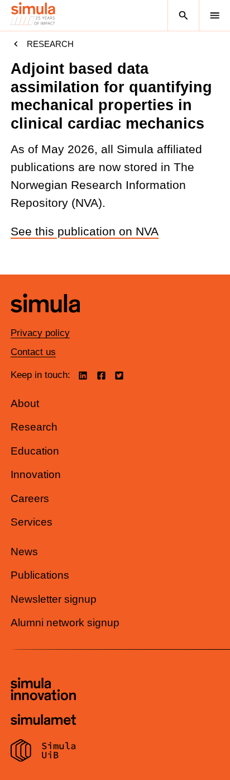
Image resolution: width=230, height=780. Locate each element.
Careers (30, 498)
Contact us (33, 352)
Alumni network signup (65, 622)
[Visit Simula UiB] (43, 752)
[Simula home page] (45, 321)
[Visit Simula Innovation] (43, 690)
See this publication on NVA (85, 231)
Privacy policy (40, 333)
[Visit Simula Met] (43, 721)
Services (31, 522)
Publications (40, 575)
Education (35, 451)
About (25, 403)
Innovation (36, 474)
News (24, 551)
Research (50, 44)
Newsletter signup (54, 599)
